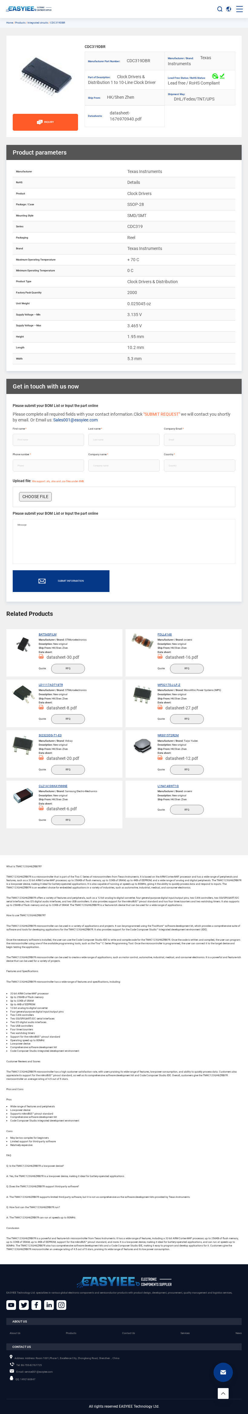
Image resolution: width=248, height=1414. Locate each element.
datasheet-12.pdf (181, 758)
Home (9, 22)
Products (20, 22)
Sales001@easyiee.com (75, 419)
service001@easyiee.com (34, 1371)
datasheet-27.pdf (181, 707)
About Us (15, 1333)
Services (185, 1333)
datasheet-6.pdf (62, 808)
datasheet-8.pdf (62, 707)
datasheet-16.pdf (181, 657)
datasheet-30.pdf (63, 657)
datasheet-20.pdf (63, 758)
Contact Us (128, 1333)
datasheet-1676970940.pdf (119, 115)
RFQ (68, 668)
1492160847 (25, 1379)
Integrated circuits (38, 22)
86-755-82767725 (29, 1365)
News (239, 1333)
